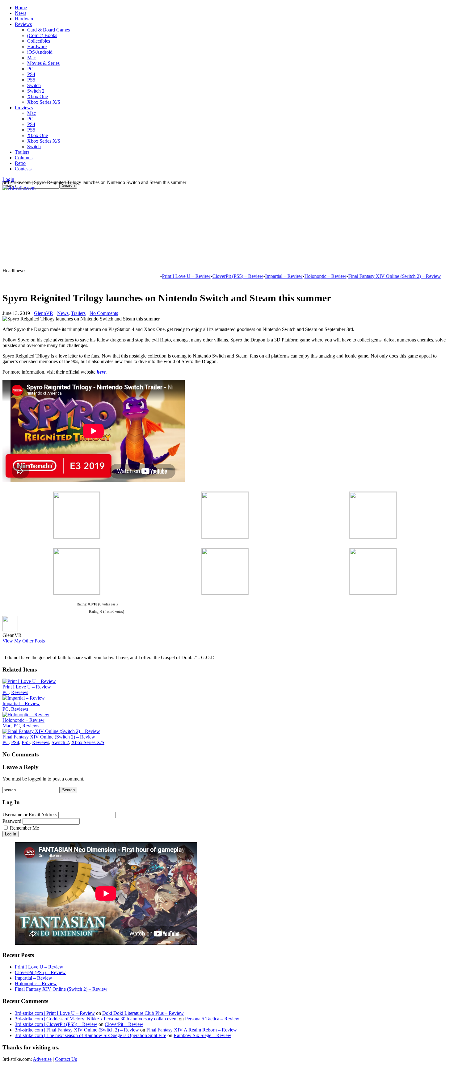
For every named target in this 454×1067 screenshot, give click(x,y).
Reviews (23, 24)
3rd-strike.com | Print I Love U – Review (55, 1013)
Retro (20, 163)
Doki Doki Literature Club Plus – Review (143, 1013)
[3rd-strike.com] (19, 187)
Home (21, 7)
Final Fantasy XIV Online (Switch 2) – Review (375, 276)
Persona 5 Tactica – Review (212, 1018)
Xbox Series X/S (43, 102)
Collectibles (38, 41)
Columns (23, 157)
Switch (34, 85)
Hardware (24, 18)
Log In (10, 834)
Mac (31, 57)
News (20, 13)
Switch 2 (35, 91)
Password (11, 821)
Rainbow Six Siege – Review (202, 1035)
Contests (23, 168)
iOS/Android (40, 52)
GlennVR (43, 313)
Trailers (22, 152)
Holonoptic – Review (306, 276)
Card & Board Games (48, 29)
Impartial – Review (264, 276)
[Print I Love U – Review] (29, 681)
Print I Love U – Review (167, 276)
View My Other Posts (23, 640)
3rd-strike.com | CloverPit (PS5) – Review (56, 1024)
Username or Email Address (29, 814)
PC (30, 68)
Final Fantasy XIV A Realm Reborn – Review (191, 1029)
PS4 (31, 74)
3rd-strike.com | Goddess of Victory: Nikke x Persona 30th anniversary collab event (96, 1018)
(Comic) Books (42, 35)
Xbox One (37, 96)
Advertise (42, 1059)
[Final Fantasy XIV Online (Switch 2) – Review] (51, 731)
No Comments (104, 313)
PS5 (31, 79)
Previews (24, 107)
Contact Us (66, 1059)
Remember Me (24, 828)
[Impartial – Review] (23, 698)
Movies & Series (43, 63)
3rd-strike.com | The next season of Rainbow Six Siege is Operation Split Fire (90, 1035)
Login (8, 179)
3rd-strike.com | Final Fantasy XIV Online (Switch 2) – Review (77, 1029)
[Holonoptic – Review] (25, 714)
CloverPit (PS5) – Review (218, 276)
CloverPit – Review (124, 1024)
